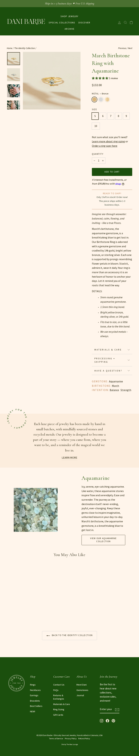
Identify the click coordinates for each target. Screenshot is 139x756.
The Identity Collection (24, 48)
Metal (100, 93)
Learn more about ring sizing (108, 141)
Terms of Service (56, 738)
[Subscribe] (117, 709)
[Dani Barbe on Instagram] (101, 720)
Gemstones (82, 690)
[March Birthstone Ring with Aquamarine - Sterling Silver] (13, 615)
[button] (100, 78)
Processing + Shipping (104, 360)
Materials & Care (108, 349)
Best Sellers (36, 706)
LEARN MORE (69, 457)
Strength (126, 390)
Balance (114, 390)
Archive (69, 28)
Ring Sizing (58, 709)
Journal (80, 695)
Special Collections (62, 22)
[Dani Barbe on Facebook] (107, 720)
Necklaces (35, 690)
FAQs (55, 690)
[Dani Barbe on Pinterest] (113, 720)
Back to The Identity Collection (72, 635)
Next (130, 48)
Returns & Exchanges (58, 697)
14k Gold (107, 99)
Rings (33, 684)
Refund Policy (84, 738)
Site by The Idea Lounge (69, 744)
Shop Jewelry (69, 16)
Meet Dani (81, 684)
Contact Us (58, 684)
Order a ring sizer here (104, 145)
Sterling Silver (100, 99)
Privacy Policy (71, 738)
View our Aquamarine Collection (103, 540)
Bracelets (35, 700)
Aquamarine (116, 381)
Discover (84, 22)
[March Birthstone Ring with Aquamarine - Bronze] (9, 615)
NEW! (32, 711)
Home (9, 48)
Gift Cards (58, 714)
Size (94, 109)
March (115, 385)
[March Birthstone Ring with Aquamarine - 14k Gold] (18, 615)
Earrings (34, 695)
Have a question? (108, 370)
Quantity (97, 154)
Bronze (94, 99)
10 (95, 126)
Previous (122, 48)
